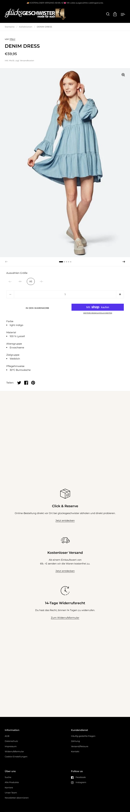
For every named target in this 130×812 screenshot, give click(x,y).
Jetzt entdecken (65, 520)
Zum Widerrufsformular (65, 617)
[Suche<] (108, 14)
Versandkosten (27, 60)
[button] (124, 262)
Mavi (12, 39)
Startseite (10, 26)
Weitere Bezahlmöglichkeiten (97, 313)
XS (30, 281)
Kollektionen (25, 26)
